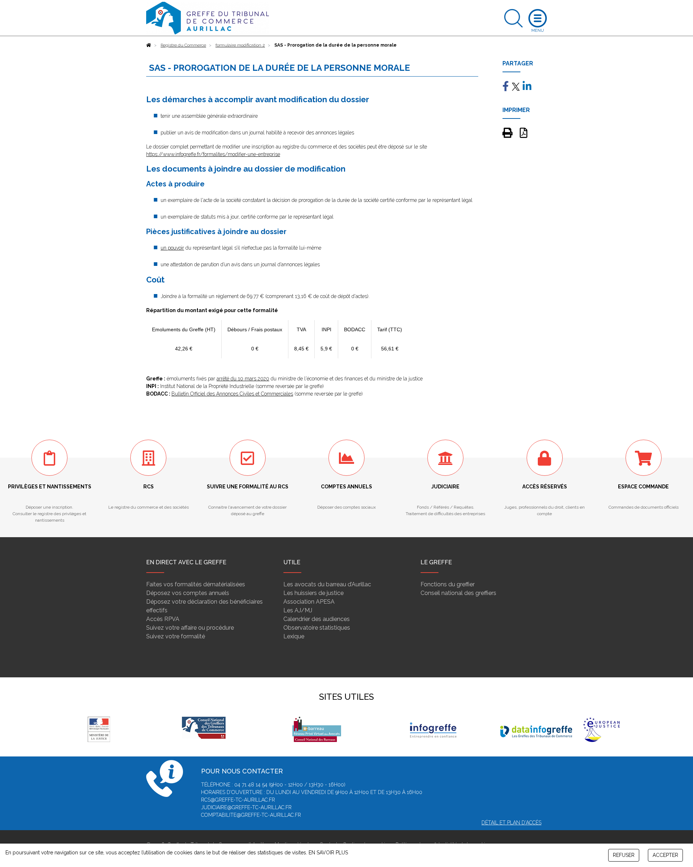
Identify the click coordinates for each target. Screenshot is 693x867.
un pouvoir (172, 248)
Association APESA (309, 601)
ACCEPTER (665, 855)
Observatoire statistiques (316, 627)
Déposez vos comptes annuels (187, 593)
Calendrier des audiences (316, 619)
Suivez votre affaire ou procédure (190, 627)
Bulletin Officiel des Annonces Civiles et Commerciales (232, 394)
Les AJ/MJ (297, 610)
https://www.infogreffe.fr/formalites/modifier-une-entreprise (213, 154)
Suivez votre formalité (175, 636)
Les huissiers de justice (313, 593)
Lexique (293, 636)
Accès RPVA (162, 619)
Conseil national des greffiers (458, 593)
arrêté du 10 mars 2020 (243, 378)
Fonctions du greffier (447, 584)
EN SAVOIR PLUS (328, 852)
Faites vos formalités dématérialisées (195, 584)
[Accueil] (148, 45)
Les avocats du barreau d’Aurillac (327, 584)
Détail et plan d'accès (511, 822)
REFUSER (624, 855)
